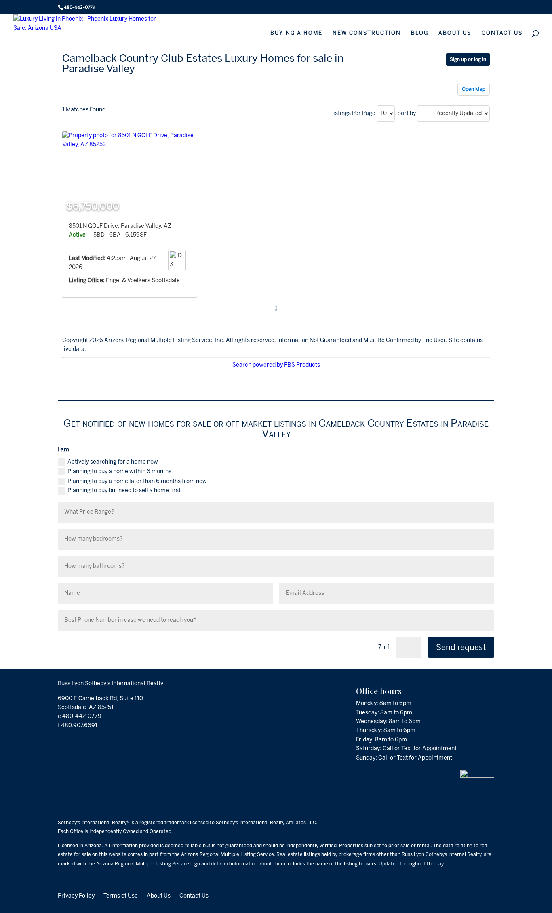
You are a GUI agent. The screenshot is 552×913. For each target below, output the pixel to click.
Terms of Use (120, 895)
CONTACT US (502, 33)
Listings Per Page (352, 113)
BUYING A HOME (296, 33)
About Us (159, 895)
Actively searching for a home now (112, 461)
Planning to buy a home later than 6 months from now (137, 481)
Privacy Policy (76, 895)
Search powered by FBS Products (276, 364)
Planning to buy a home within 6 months (119, 471)
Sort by (406, 113)
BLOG (419, 33)
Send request (461, 647)
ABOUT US (455, 33)
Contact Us (194, 895)
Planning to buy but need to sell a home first (124, 490)
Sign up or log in (468, 59)
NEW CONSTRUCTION (367, 33)
